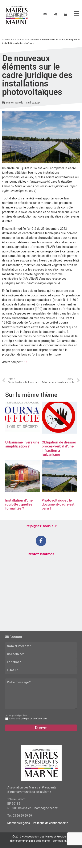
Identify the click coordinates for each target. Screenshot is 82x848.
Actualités (18, 39)
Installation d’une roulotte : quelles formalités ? (19, 504)
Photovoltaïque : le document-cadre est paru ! (58, 504)
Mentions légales (18, 823)
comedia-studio (62, 840)
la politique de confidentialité (33, 718)
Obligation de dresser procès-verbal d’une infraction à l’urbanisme (59, 448)
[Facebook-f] (41, 541)
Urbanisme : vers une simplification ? (22, 444)
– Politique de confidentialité (49, 823)
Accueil (6, 39)
